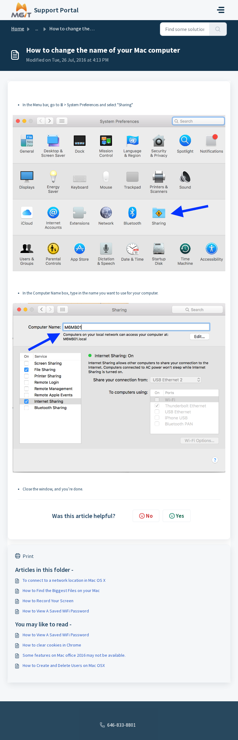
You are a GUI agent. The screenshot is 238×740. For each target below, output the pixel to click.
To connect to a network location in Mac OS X (64, 580)
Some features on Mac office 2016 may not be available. (74, 655)
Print (28, 556)
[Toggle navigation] (220, 9)
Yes (180, 515)
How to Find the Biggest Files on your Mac (61, 590)
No (149, 515)
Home (17, 28)
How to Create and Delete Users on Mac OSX (64, 665)
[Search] (218, 29)
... (36, 28)
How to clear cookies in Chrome (52, 645)
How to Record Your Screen (48, 600)
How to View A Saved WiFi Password (56, 611)
